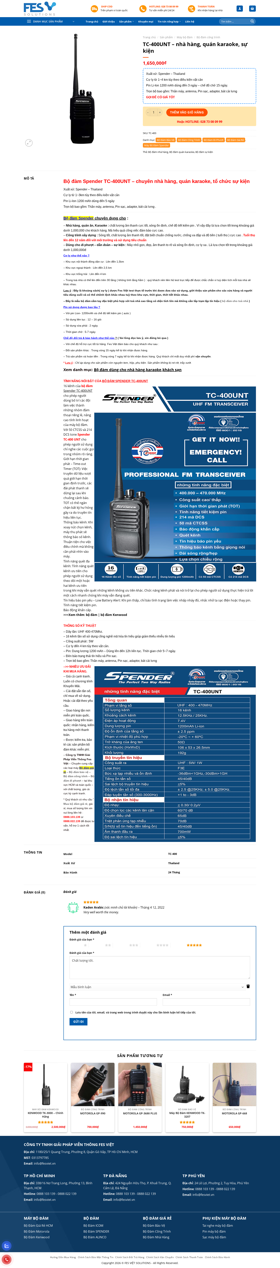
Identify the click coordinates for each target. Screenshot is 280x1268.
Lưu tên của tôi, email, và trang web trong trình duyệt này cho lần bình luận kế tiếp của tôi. (135, 1012)
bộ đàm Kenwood (114, 615)
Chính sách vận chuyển (160, 1257)
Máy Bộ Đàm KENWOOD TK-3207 (187, 1114)
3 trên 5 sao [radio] (121, 945)
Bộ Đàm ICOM (93, 1225)
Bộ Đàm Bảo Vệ (154, 1225)
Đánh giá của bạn (82, 939)
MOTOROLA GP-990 (92, 1113)
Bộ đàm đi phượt (213, 140)
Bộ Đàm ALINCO (94, 1237)
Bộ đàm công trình (208, 37)
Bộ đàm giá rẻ (235, 140)
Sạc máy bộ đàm (214, 1237)
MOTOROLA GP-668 (234, 1113)
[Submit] (252, 21)
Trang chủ (92, 21)
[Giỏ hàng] (252, 9)
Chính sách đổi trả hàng (129, 1257)
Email (167, 995)
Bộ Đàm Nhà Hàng (156, 1237)
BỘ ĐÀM (91, 1218)
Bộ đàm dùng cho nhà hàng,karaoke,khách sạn (138, 369)
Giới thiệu (108, 21)
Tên (73, 995)
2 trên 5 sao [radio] (97, 945)
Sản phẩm (125, 21)
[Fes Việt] (54, 9)
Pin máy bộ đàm (214, 1231)
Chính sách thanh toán (189, 1257)
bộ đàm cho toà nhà (235, 301)
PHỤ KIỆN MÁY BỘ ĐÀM (224, 1218)
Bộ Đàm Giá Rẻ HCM (38, 1225)
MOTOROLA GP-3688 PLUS (140, 1113)
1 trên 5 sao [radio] (76, 945)
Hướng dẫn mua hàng (63, 1257)
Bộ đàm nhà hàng (158, 152)
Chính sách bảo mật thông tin (96, 1257)
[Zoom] (29, 143)
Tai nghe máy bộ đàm (217, 1225)
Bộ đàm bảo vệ (165, 140)
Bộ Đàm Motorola (36, 1231)
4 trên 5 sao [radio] (148, 945)
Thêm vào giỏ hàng (187, 112)
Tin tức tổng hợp (168, 21)
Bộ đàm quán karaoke (181, 152)
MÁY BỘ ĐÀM (36, 1218)
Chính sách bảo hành (217, 1257)
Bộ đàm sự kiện (204, 152)
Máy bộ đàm (185, 37)
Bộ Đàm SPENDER (96, 1231)
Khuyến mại (145, 21)
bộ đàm (91, 615)
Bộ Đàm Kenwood (37, 1237)
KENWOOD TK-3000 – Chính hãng (45, 1114)
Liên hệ (189, 21)
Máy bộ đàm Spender (156, 145)
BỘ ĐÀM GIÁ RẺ (157, 1218)
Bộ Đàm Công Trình (157, 1231)
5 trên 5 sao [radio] (178, 945)
